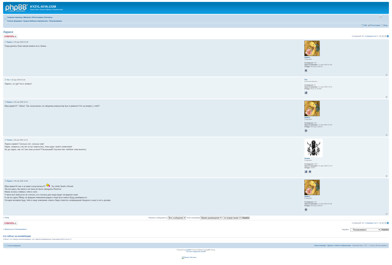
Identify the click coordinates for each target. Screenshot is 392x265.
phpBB (188, 250)
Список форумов (14, 21)
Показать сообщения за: (158, 218)
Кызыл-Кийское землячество (35, 21)
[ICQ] (305, 70)
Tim (8, 80)
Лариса (9, 42)
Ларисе (8, 32)
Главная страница (14, 17)
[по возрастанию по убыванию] (236, 218)
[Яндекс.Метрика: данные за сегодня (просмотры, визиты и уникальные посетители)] (189, 257)
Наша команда (320, 245)
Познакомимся (55, 21)
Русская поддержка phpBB (196, 251)
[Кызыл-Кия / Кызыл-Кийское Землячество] (17, 7)
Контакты (48, 17)
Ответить (6, 35)
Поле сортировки (193, 218)
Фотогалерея (37, 17)
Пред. (7, 217)
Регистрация (375, 25)
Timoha (9, 140)
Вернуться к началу (386, 75)
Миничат (27, 17)
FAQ (365, 25)
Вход (385, 25)
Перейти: (345, 229)
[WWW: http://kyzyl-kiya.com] (305, 92)
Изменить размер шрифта (385, 16)
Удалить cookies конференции (339, 245)
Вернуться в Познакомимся (16, 229)
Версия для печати (380, 16)
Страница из (371, 36)
